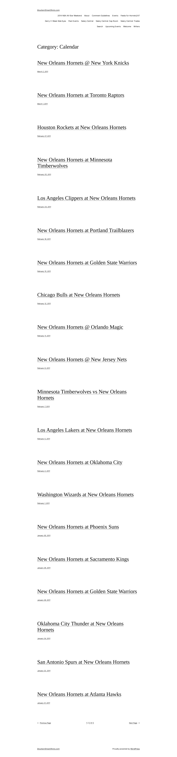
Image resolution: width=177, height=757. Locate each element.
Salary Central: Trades (130, 21)
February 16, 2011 (44, 239)
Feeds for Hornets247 (130, 16)
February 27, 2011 (44, 136)
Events (115, 16)
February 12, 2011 (44, 303)
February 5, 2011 (43, 439)
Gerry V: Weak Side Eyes (55, 21)
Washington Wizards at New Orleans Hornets (85, 494)
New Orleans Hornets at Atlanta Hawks (79, 694)
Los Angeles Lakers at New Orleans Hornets (84, 430)
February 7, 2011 (43, 406)
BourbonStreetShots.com (48, 10)
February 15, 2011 (44, 271)
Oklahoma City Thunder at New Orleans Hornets (80, 627)
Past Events (73, 21)
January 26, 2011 (43, 600)
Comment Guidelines (101, 16)
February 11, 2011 (43, 336)
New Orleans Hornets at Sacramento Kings (83, 559)
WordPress (135, 749)
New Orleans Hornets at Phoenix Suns (78, 527)
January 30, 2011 (43, 535)
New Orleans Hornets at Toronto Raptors (80, 95)
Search (100, 26)
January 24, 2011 (43, 638)
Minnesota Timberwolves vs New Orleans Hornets (82, 395)
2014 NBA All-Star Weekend (70, 16)
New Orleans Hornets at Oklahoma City (79, 462)
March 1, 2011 (42, 104)
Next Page (134, 723)
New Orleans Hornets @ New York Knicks (83, 63)
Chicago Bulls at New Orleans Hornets (78, 295)
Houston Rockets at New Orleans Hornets (81, 127)
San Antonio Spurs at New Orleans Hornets (83, 662)
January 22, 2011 (43, 671)
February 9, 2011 (43, 368)
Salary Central (87, 21)
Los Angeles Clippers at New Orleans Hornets (86, 198)
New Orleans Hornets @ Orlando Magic (80, 327)
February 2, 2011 (43, 471)
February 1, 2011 (43, 503)
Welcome (127, 26)
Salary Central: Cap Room (107, 21)
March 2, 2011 (42, 72)
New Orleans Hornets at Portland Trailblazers (85, 230)
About (86, 16)
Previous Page (44, 723)
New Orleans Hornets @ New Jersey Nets (82, 359)
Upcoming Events (113, 26)
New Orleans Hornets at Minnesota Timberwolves (74, 163)
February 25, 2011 (44, 174)
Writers (137, 26)
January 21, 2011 (43, 703)
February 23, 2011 (44, 207)
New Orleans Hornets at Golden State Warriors (87, 262)
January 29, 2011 (43, 568)
